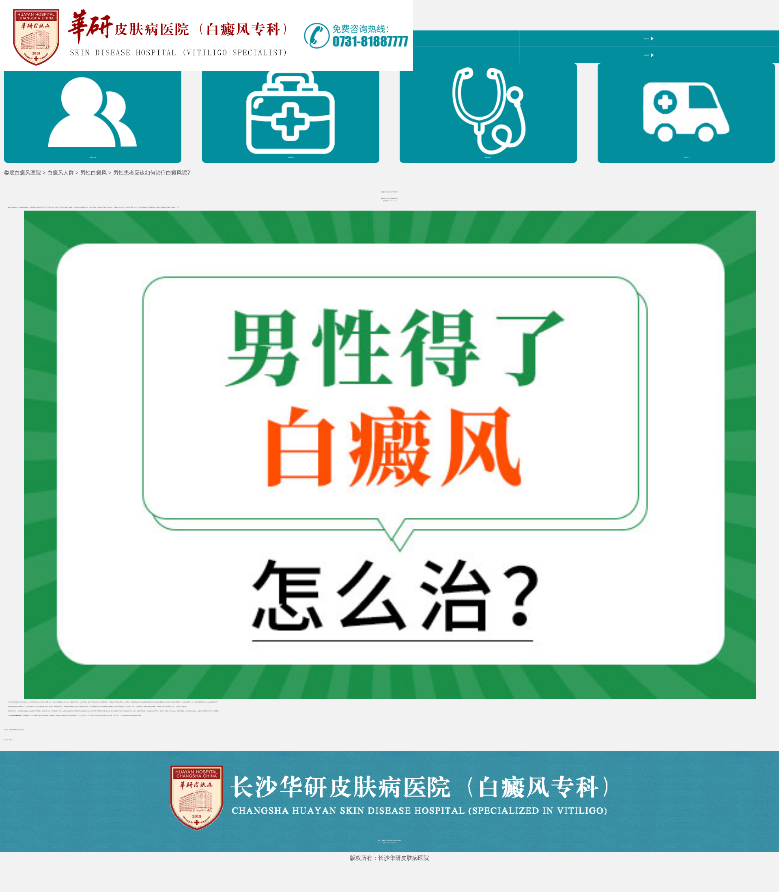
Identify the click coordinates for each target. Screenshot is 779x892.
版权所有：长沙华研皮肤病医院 (389, 858)
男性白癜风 (93, 173)
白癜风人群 (60, 173)
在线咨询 (647, 55)
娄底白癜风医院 (22, 173)
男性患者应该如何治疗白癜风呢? (151, 173)
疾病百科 (647, 38)
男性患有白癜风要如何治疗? (16, 729)
